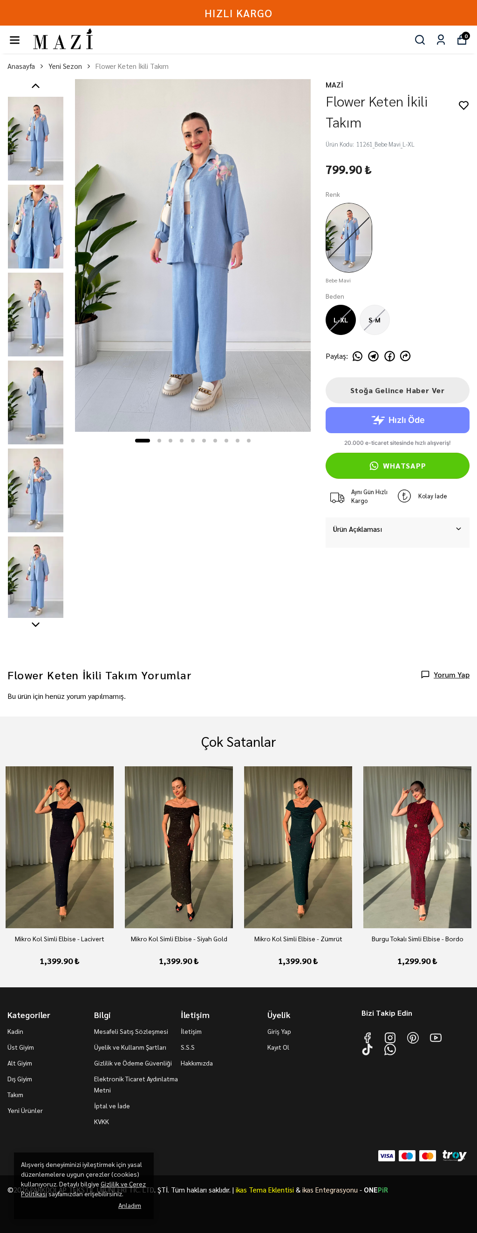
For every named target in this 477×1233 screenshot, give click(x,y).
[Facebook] (367, 1038)
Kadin (15, 1031)
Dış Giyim (19, 1078)
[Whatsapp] (390, 1049)
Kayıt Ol (278, 1047)
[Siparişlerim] (441, 40)
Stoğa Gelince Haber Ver (397, 390)
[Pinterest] (413, 1038)
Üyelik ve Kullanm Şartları (130, 1047)
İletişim (191, 1031)
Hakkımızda (197, 1063)
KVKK (101, 1121)
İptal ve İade (112, 1105)
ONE (376, 1189)
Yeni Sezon (65, 65)
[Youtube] (436, 1038)
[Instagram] (390, 1038)
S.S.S (188, 1047)
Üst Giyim (20, 1047)
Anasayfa (21, 65)
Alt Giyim (19, 1063)
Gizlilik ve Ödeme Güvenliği (133, 1063)
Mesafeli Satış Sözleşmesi (131, 1031)
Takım (15, 1094)
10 (249, 440)
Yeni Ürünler (25, 1110)
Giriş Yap (279, 1031)
